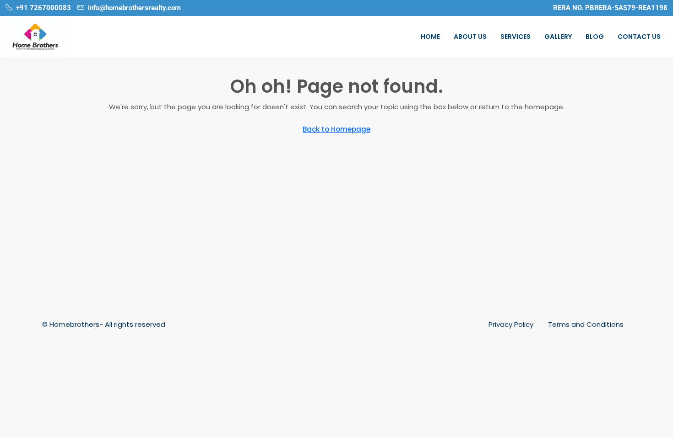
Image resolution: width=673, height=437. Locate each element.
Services (515, 36)
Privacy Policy (510, 324)
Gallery (558, 36)
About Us (470, 36)
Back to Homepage (336, 129)
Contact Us (639, 36)
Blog (595, 36)
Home (430, 36)
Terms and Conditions (586, 324)
